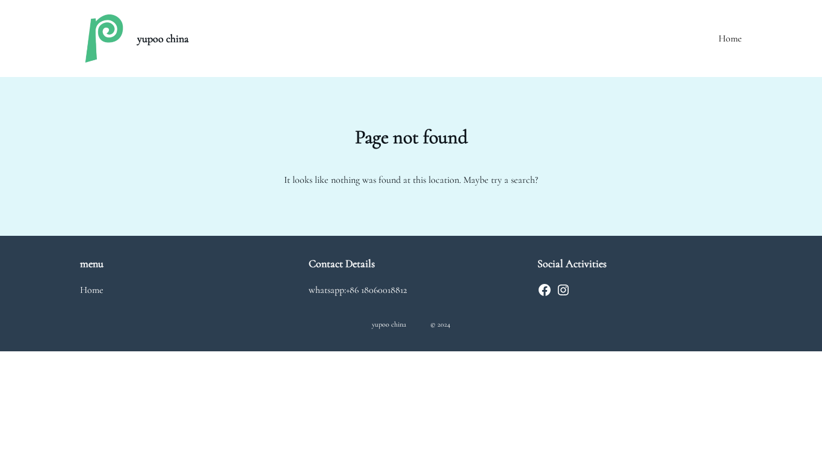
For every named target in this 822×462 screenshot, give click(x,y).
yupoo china (163, 38)
